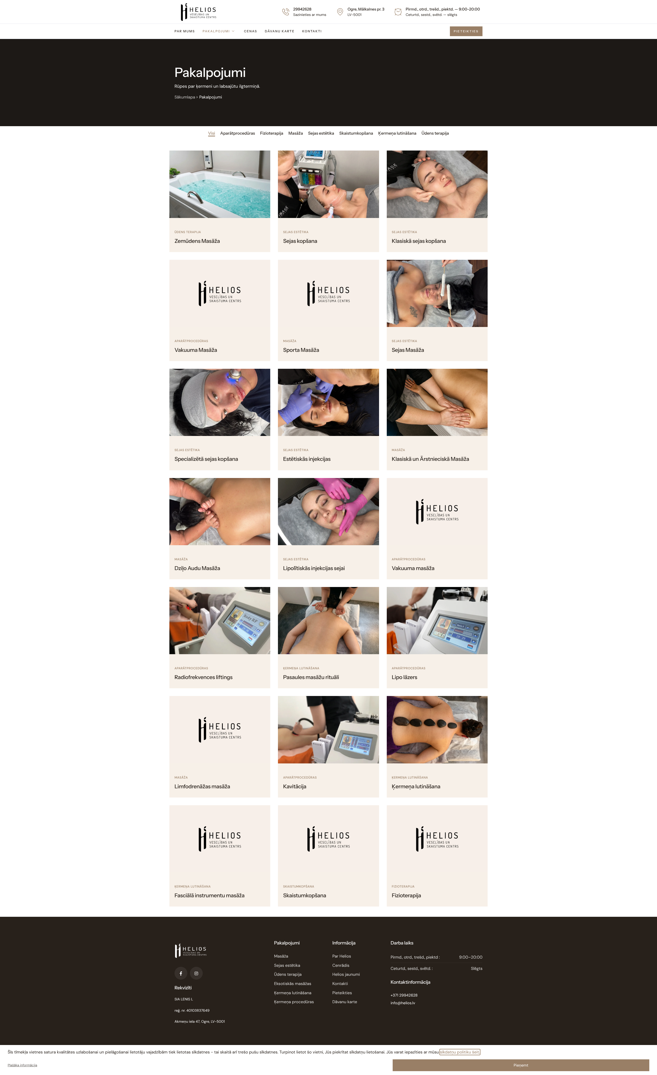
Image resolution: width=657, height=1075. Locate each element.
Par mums (185, 31)
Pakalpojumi (216, 31)
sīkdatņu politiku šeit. (460, 1052)
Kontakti (312, 31)
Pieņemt (521, 1065)
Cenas (250, 31)
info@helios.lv (403, 1003)
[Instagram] (196, 973)
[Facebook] (181, 973)
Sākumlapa (185, 97)
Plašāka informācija (22, 1065)
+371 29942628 (404, 995)
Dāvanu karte (280, 31)
